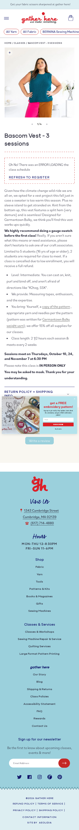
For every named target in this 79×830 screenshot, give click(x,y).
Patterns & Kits (39, 589)
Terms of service (50, 804)
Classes (20, 43)
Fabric (40, 567)
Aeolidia (45, 823)
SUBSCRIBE (58, 424)
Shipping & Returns (39, 689)
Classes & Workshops (39, 631)
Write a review (39, 440)
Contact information (39, 817)
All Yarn (11, 31)
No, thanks (58, 429)
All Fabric (29, 31)
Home (8, 43)
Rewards (39, 718)
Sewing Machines (39, 611)
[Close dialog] (74, 398)
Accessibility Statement (39, 704)
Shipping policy (51, 810)
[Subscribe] (64, 763)
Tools (39, 581)
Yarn (40, 574)
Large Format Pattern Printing (39, 653)
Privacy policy (24, 810)
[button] (39, 394)
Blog (39, 681)
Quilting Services (39, 646)
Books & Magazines (39, 596)
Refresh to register (29, 177)
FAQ (39, 711)
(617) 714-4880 (42, 523)
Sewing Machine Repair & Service (39, 639)
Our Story (39, 674)
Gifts (39, 603)
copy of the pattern (56, 306)
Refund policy (23, 804)
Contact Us (39, 726)
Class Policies (39, 696)
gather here (44, 798)
